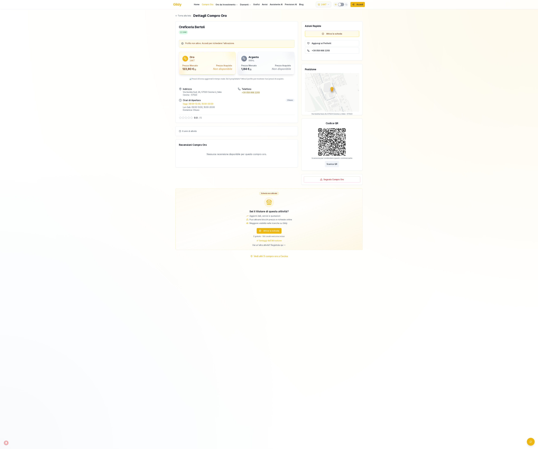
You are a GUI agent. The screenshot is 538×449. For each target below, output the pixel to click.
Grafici (256, 4)
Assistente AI (276, 4)
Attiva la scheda (334, 34)
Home (197, 4)
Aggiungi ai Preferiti (321, 43)
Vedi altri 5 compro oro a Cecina (271, 256)
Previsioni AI (291, 4)
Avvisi (265, 4)
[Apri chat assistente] (531, 442)
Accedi (360, 4)
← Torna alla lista (183, 15)
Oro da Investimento (226, 4)
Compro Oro (207, 4)
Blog (301, 4)
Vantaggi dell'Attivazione (270, 240)
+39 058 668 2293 (251, 92)
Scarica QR (332, 164)
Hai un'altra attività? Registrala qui (267, 245)
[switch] (341, 4)
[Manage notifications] (6, 443)
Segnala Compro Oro (334, 179)
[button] (192, 33)
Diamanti (244, 4)
